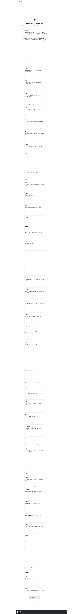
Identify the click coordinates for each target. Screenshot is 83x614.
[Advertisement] (41, 9)
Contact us (33, 612)
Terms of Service (22, 611)
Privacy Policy (27, 611)
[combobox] (34, 597)
